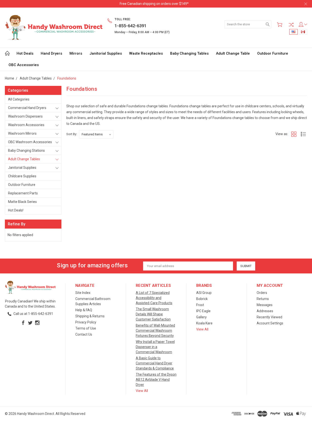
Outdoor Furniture (272, 53)
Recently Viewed (269, 317)
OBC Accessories (24, 65)
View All (142, 391)
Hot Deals (25, 53)
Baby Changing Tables (189, 53)
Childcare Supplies (22, 176)
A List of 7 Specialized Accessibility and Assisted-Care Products (154, 298)
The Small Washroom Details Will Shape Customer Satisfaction (153, 314)
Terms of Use (85, 328)
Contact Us (83, 334)
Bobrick (202, 299)
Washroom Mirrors (22, 133)
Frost (200, 305)
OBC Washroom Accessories (30, 142)
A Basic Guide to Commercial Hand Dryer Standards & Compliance (155, 363)
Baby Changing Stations (26, 150)
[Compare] (291, 24)
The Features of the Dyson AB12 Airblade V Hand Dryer (156, 379)
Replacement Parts (23, 193)
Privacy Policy (85, 322)
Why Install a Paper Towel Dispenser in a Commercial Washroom (155, 347)
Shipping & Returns (90, 316)
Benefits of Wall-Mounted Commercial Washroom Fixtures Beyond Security (155, 330)
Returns (263, 299)
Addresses (265, 311)
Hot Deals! (15, 210)
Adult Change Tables (24, 159)
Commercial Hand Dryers (27, 108)
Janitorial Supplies (105, 53)
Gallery (201, 317)
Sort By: (71, 134)
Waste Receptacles (146, 53)
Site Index (82, 293)
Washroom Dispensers (25, 116)
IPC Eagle (203, 311)
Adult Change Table (233, 53)
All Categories (18, 99)
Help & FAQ (83, 310)
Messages (265, 305)
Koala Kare (204, 323)
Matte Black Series (22, 202)
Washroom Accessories (26, 125)
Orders (262, 293)
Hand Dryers (51, 53)
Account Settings (270, 323)
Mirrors (75, 53)
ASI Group (204, 293)
